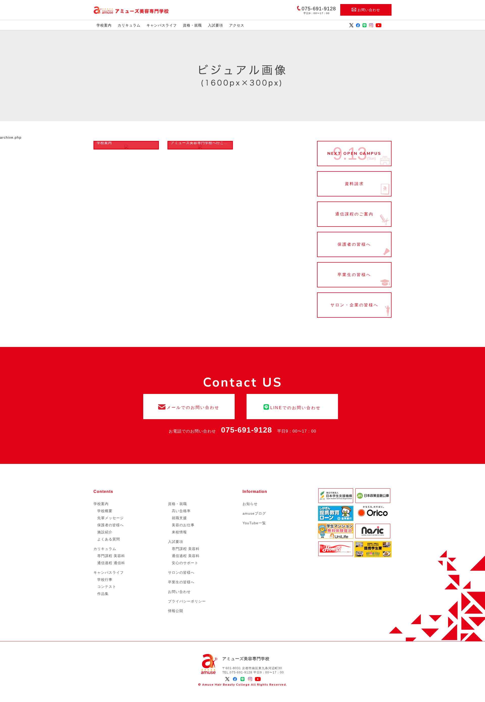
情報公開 (175, 611)
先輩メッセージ (110, 518)
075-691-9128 (246, 430)
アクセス (236, 25)
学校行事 (104, 580)
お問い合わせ (368, 10)
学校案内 (104, 25)
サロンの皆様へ (181, 572)
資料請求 (354, 184)
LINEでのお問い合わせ (292, 406)
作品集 (103, 594)
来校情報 (179, 532)
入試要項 (215, 25)
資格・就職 (192, 25)
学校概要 (104, 511)
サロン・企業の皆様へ (354, 305)
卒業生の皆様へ (354, 275)
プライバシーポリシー (187, 601)
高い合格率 (181, 511)
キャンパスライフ (162, 25)
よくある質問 (108, 539)
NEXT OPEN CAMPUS (354, 153)
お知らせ (250, 504)
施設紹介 (104, 532)
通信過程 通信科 (111, 563)
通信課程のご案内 (354, 214)
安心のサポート (185, 563)
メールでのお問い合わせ (189, 406)
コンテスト (106, 587)
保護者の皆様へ (354, 244)
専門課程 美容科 (111, 556)
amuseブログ (254, 513)
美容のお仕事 (183, 525)
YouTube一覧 (254, 523)
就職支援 (179, 518)
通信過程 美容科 (186, 556)
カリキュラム (129, 25)
